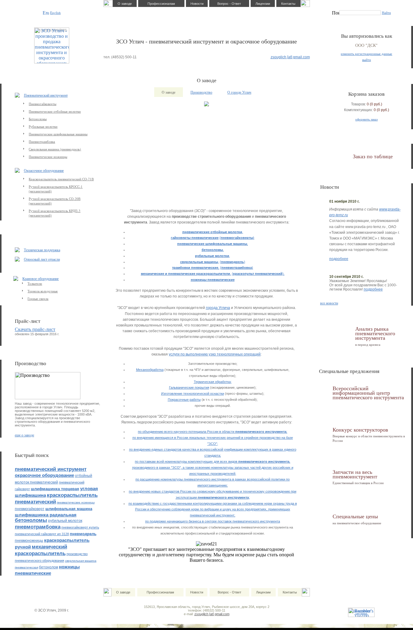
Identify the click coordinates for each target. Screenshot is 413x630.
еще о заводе (24, 434)
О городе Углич (239, 92)
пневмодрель (83, 534)
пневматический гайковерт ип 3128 (42, 534)
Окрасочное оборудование (44, 170)
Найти (386, 12)
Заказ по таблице (373, 156)
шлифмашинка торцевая (55, 489)
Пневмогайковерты (42, 103)
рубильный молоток (65, 521)
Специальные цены (355, 516)
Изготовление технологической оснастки (192, 393)
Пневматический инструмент (46, 95)
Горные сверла (38, 298)
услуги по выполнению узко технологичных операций (215, 354)
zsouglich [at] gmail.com (290, 57)
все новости (329, 303)
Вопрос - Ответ (229, 3)
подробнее (338, 259)
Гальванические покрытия (189, 387)
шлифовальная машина (68, 508)
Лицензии (262, 3)
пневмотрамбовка (37, 527)
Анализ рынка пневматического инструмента (375, 333)
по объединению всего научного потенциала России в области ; (212, 431)
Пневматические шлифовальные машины (58, 134)
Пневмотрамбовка (42, 141)
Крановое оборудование (40, 278)
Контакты (288, 3)
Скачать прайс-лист (35, 329)
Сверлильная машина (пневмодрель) (55, 149)
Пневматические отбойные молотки (55, 111)
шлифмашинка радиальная (45, 514)
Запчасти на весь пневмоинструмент (355, 474)
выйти (366, 59)
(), (258, 273)
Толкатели (35, 283)
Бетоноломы (38, 119)
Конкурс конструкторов (360, 429)
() (237, 237)
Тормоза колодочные (43, 291)
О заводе (125, 3)
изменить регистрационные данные (366, 53)
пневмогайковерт (29, 509)
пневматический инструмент (50, 469)
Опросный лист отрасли (42, 259)
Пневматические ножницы (48, 156)
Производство (201, 92)
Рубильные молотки (43, 126)
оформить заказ (366, 119)
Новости (196, 3)
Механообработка (150, 369)
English (55, 12)
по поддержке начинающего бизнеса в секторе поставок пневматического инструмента (212, 521)
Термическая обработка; (213, 382)
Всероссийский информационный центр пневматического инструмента (368, 392)
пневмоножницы (29, 540)
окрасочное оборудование (44, 475)
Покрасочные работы (184, 399)
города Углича (218, 308)
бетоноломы (31, 520)
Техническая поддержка (42, 249)
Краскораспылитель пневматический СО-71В (61, 179)
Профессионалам (161, 3)
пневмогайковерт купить (80, 527)
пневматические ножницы (76, 502)
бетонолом (48, 567)
